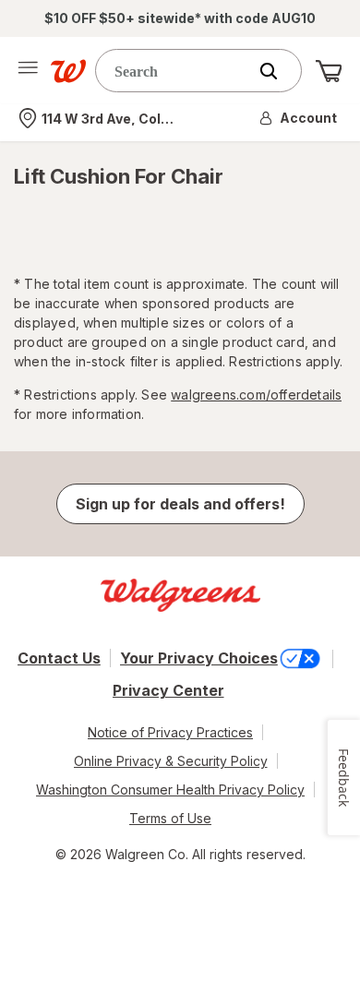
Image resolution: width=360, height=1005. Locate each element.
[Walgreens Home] (68, 71)
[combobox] (175, 70)
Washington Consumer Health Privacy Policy (170, 789)
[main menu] (28, 71)
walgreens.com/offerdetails (256, 394)
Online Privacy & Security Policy (171, 761)
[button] (299, 118)
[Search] (278, 71)
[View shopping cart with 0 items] (328, 71)
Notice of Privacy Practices (170, 732)
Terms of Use (170, 818)
